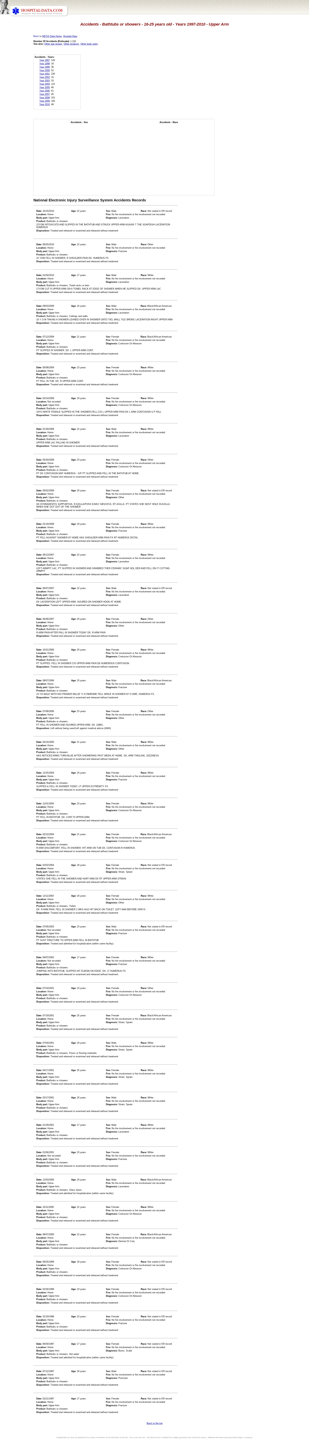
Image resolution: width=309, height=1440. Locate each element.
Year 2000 (44, 70)
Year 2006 (44, 90)
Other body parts (89, 44)
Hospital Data (70, 36)
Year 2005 (44, 87)
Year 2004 (44, 84)
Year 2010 (44, 104)
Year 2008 (44, 97)
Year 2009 (44, 101)
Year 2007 (44, 94)
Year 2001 (44, 73)
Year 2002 (44, 77)
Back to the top (155, 1423)
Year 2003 (44, 80)
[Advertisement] (18, 100)
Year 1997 (44, 60)
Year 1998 (44, 63)
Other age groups (53, 44)
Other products (71, 44)
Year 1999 (44, 67)
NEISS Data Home (52, 36)
